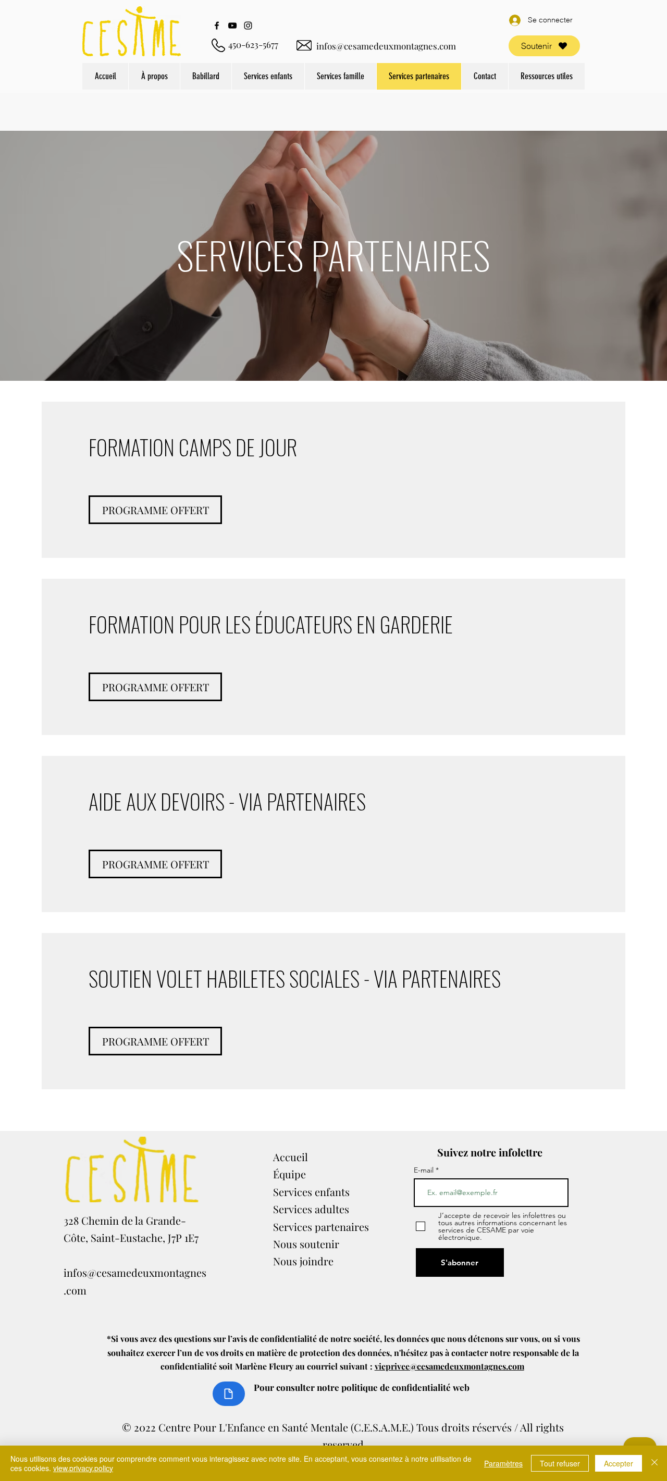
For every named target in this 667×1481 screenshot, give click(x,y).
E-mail (425, 1170)
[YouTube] (232, 25)
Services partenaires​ (321, 1226)
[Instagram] (248, 25)
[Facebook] (217, 25)
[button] (154, 76)
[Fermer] (654, 1463)
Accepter (618, 1463)
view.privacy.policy (83, 1468)
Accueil (290, 1157)
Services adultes (311, 1209)
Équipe (289, 1174)
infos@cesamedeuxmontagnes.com (386, 46)
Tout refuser (560, 1463)
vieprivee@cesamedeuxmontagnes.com (449, 1366)
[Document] (229, 1394)
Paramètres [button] (503, 1463)
